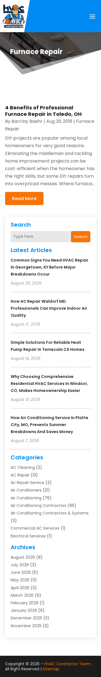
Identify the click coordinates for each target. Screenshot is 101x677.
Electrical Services (28, 536)
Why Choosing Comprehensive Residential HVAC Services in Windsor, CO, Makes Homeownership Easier (49, 383)
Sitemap (51, 669)
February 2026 (24, 603)
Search (81, 236)
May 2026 (20, 580)
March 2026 (22, 595)
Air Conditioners (26, 490)
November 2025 (26, 626)
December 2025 (26, 618)
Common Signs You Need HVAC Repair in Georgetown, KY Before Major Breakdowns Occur (49, 267)
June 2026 (21, 572)
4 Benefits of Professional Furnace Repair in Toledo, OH (43, 110)
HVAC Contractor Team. (68, 664)
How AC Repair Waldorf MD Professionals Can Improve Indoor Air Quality (49, 308)
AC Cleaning (23, 467)
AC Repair (20, 475)
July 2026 (20, 565)
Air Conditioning (26, 498)
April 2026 (20, 588)
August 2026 (23, 557)
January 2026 (24, 610)
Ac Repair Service (27, 482)
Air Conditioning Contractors (38, 505)
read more (24, 198)
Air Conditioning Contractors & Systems (50, 513)
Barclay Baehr (27, 121)
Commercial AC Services (35, 528)
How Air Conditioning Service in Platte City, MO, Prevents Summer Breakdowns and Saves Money (49, 424)
